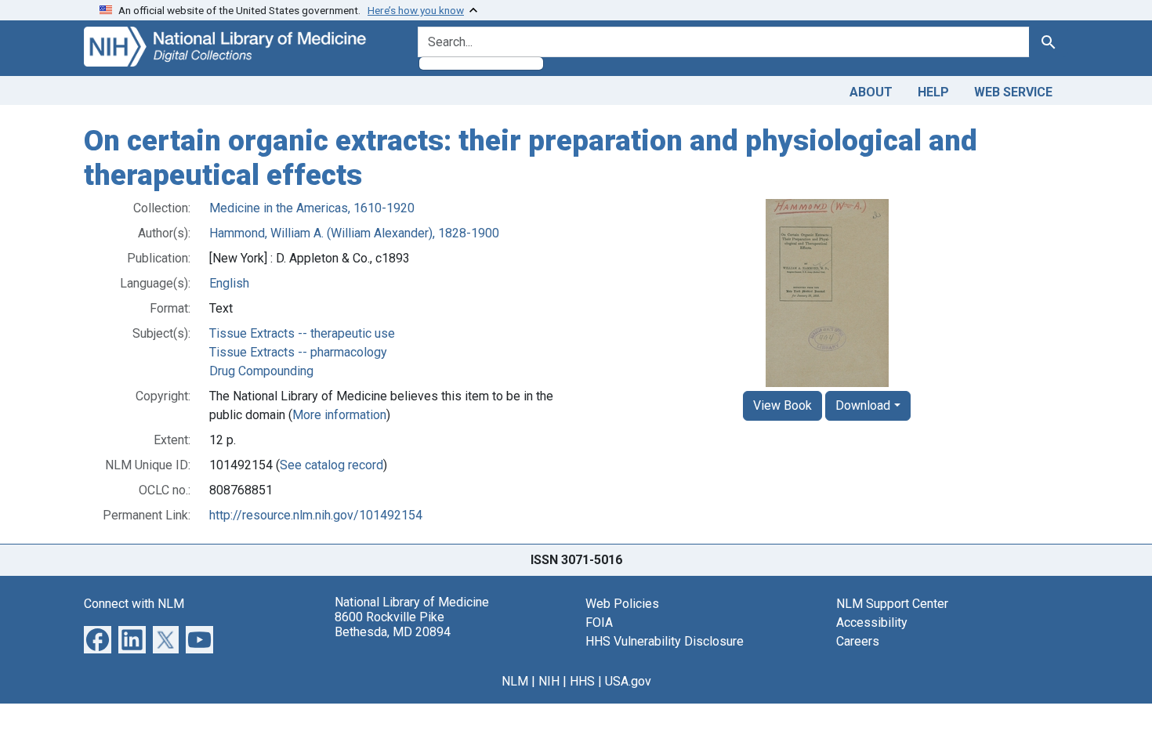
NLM (515, 681)
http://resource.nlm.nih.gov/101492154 (315, 515)
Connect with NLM (134, 603)
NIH (549, 681)
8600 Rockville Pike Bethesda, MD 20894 (393, 624)
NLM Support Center (892, 603)
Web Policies (622, 603)
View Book (782, 405)
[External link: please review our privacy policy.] (97, 638)
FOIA (599, 622)
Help (933, 92)
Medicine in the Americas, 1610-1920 (312, 208)
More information (339, 414)
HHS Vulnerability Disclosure (664, 641)
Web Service (1013, 92)
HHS (582, 681)
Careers (857, 641)
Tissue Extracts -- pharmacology (298, 352)
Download (862, 405)
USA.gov (628, 681)
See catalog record (331, 465)
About (871, 92)
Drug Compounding (261, 371)
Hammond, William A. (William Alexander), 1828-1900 (354, 233)
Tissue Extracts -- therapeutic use (302, 333)
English (229, 283)
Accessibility (871, 622)
